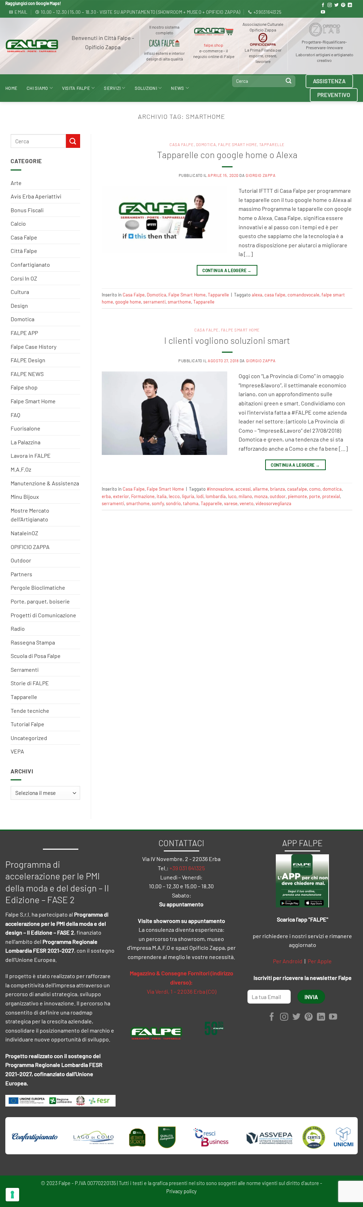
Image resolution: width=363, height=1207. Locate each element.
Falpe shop (24, 387)
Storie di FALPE (30, 683)
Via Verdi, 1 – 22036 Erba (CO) (181, 991)
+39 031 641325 (187, 868)
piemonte (297, 496)
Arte (16, 182)
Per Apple (320, 961)
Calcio (18, 223)
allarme (260, 489)
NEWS (177, 88)
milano (245, 496)
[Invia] (289, 81)
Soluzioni (146, 88)
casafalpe (297, 489)
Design (19, 305)
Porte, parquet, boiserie (40, 601)
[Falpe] (31, 45)
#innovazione (220, 489)
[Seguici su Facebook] (323, 5)
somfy (158, 503)
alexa (257, 295)
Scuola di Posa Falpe (36, 655)
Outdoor (21, 560)
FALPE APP (24, 332)
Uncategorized (29, 737)
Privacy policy (181, 1191)
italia (162, 496)
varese (231, 503)
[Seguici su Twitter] (336, 5)
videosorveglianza (273, 503)
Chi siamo (37, 88)
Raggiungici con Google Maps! (33, 3)
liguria (188, 496)
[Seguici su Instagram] (330, 5)
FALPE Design (28, 360)
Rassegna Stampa (33, 642)
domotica (332, 489)
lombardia (216, 496)
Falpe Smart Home (33, 401)
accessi (243, 489)
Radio (18, 628)
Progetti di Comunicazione (43, 615)
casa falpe (274, 295)
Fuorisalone (25, 428)
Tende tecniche (30, 710)
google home (128, 302)
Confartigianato (30, 264)
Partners (21, 574)
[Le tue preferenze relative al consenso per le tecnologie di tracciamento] (12, 1194)
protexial (331, 496)
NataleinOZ (24, 533)
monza (261, 496)
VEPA (17, 751)
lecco (174, 496)
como (314, 489)
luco (232, 496)
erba (106, 496)
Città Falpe (24, 250)
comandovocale (303, 295)
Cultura (20, 291)
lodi (199, 496)
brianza (277, 489)
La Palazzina (25, 442)
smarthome (179, 302)
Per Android (287, 961)
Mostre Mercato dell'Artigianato (30, 515)
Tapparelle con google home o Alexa (227, 154)
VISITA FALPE (76, 88)
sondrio (173, 503)
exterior (121, 496)
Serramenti (25, 669)
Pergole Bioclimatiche (38, 587)
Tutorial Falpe (27, 724)
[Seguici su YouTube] (323, 12)
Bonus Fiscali (27, 210)
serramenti (154, 302)
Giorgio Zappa (260, 175)
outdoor (278, 496)
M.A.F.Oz (21, 469)
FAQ (15, 414)
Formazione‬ (143, 496)
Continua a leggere (226, 270)
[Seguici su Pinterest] (343, 5)
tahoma (191, 503)
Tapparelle (24, 696)
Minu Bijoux (25, 496)
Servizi (112, 88)
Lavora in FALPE (31, 455)
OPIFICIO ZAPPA (30, 546)
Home (11, 88)
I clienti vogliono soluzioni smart (227, 340)
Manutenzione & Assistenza (45, 483)
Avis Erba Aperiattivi (36, 196)
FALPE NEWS (27, 373)
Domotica (22, 319)
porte (314, 496)
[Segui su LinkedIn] (350, 5)
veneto (246, 503)
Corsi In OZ (24, 278)
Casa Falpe (24, 237)
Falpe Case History (33, 346)
